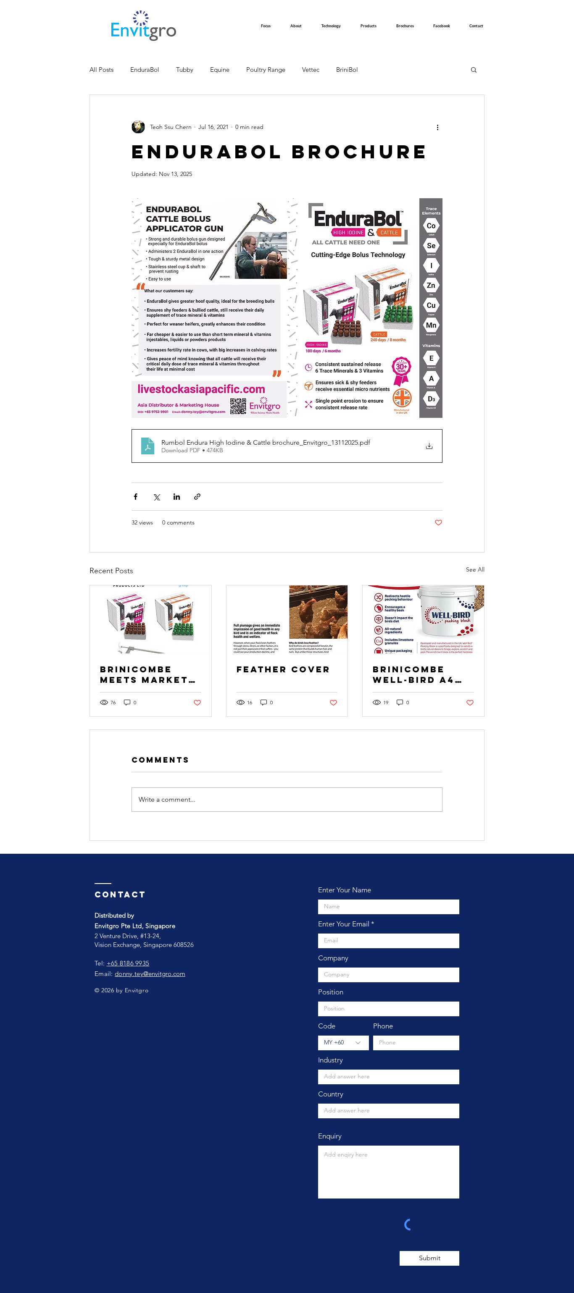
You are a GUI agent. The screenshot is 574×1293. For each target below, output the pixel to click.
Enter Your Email (343, 924)
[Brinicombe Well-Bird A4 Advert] (423, 619)
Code (326, 1026)
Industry (330, 1060)
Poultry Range (265, 69)
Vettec (310, 69)
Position (330, 992)
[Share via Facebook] (136, 497)
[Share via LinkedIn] (177, 497)
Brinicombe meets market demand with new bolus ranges (144, 674)
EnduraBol (144, 69)
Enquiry (330, 1136)
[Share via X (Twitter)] (156, 497)
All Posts (101, 69)
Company (333, 958)
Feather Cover (284, 669)
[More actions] (437, 127)
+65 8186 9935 (128, 963)
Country (330, 1094)
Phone (383, 1026)
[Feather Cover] (287, 619)
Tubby (184, 69)
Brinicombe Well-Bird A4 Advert (414, 674)
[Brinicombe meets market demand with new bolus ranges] (150, 619)
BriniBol (347, 69)
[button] (330, 28)
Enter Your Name (344, 890)
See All (475, 569)
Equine (219, 69)
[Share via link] (197, 497)
